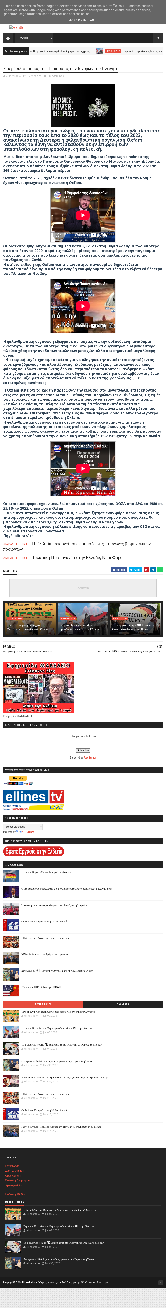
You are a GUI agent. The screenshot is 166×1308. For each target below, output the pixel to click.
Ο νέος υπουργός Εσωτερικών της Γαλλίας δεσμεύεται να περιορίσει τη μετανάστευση (66, 888)
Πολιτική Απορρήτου (17, 1180)
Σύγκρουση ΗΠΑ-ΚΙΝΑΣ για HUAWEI (41, 987)
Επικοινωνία (12, 1165)
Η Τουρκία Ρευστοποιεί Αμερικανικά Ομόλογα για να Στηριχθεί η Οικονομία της (64, 1077)
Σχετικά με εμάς (14, 1170)
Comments (123, 1004)
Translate (29, 832)
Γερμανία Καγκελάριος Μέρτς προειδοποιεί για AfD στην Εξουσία (80, 627)
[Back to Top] (160, 1282)
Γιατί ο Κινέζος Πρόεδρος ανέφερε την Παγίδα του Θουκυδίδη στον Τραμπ (61, 1126)
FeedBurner (90, 757)
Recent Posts (43, 1004)
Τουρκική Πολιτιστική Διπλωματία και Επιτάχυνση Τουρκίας (54, 905)
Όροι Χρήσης (13, 1175)
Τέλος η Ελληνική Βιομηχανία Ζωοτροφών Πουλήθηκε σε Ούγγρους (28, 627)
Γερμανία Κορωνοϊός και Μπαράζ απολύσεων (46, 872)
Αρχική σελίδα (13, 1185)
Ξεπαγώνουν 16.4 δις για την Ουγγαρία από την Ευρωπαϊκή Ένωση (57, 970)
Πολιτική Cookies (15, 1194)
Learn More (77, 20)
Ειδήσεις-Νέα (87, 50)
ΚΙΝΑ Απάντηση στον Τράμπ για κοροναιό (44, 954)
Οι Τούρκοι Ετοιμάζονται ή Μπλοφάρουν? (44, 921)
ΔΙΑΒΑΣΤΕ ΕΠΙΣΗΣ (63, 558)
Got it (94, 20)
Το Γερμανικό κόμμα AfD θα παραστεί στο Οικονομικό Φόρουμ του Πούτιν (136, 627)
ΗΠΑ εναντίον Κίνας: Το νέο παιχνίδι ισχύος (45, 938)
